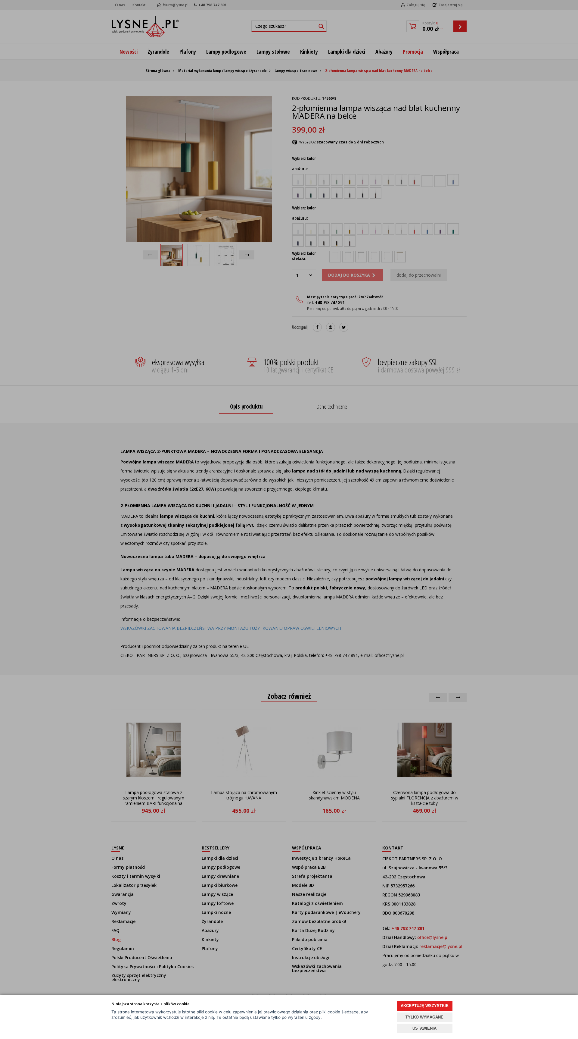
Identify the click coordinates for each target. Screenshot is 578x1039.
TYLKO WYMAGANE (424, 1017)
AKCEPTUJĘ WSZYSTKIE (425, 1005)
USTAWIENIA (424, 1028)
